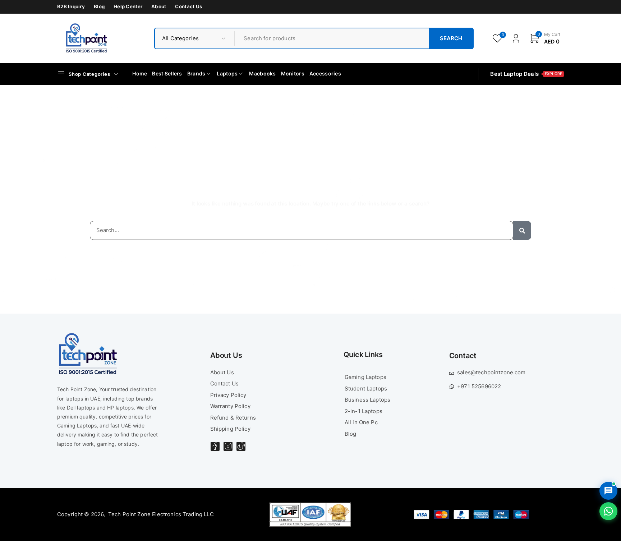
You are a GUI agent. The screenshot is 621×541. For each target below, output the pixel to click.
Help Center (128, 6)
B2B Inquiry (71, 6)
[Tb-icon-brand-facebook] (215, 446)
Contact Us (188, 6)
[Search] (522, 230)
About (158, 6)
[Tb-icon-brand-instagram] (228, 446)
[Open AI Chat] (608, 491)
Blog (99, 6)
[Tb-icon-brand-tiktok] (240, 446)
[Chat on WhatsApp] (608, 511)
